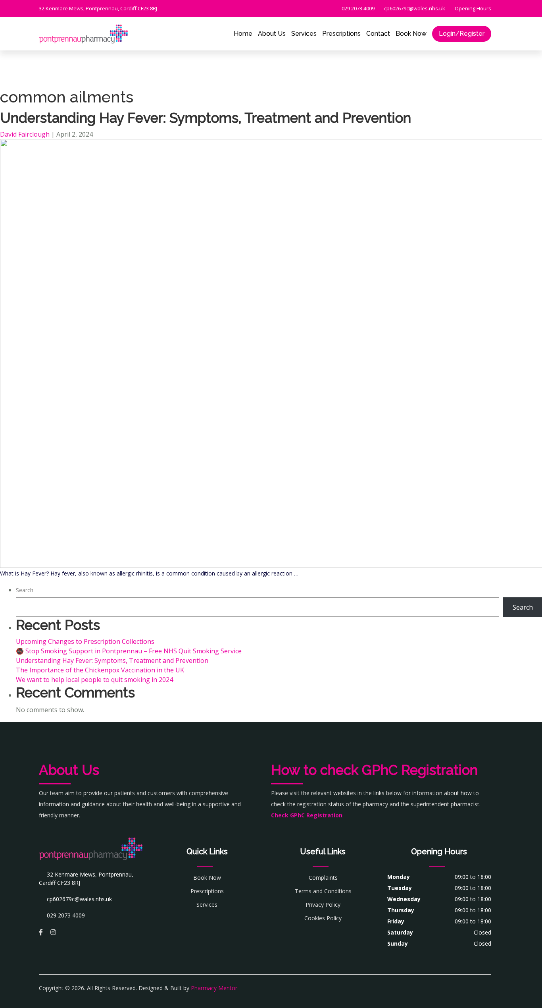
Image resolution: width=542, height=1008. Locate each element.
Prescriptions (341, 33)
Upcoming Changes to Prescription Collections (85, 641)
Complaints (323, 877)
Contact (378, 33)
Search (24, 590)
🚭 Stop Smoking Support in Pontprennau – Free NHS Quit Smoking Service (129, 651)
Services (304, 33)
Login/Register (461, 33)
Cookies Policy (323, 918)
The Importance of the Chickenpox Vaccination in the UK (100, 670)
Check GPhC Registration (306, 815)
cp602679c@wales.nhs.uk (414, 8)
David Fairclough (25, 134)
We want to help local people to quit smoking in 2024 (94, 679)
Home (243, 33)
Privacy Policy (323, 904)
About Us (272, 33)
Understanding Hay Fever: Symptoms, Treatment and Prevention (205, 118)
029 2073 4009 (357, 8)
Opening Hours (472, 8)
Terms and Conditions (323, 891)
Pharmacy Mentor (214, 988)
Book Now (411, 33)
